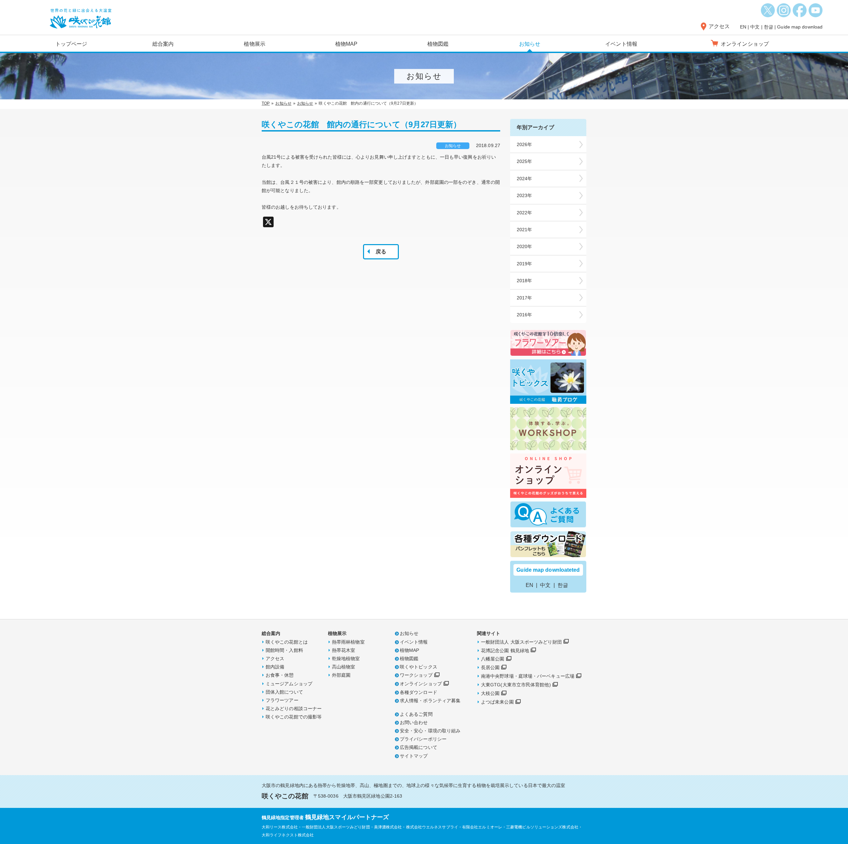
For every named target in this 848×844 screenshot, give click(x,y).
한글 (768, 26)
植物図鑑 (438, 44)
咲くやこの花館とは (287, 642)
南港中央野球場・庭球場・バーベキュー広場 (527, 676)
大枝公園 (490, 693)
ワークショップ (416, 675)
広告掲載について (418, 747)
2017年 (524, 297)
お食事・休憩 (280, 675)
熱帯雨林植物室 (348, 642)
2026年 (524, 144)
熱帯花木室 (343, 650)
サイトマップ (414, 756)
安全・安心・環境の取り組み (430, 730)
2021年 (524, 229)
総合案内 (163, 44)
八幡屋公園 (492, 658)
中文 (755, 26)
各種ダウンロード (418, 692)
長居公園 (490, 667)
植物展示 (254, 44)
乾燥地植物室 (346, 658)
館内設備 (275, 666)
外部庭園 (341, 675)
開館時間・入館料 (284, 650)
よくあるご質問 (416, 714)
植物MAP (346, 44)
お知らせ (529, 44)
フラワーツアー (282, 700)
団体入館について (284, 692)
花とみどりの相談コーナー (294, 708)
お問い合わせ (414, 722)
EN (743, 26)
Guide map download (799, 26)
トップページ (71, 44)
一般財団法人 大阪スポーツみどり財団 (521, 642)
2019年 (524, 263)
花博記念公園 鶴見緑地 (505, 650)
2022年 (524, 212)
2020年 (524, 246)
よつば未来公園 (497, 702)
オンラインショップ (421, 683)
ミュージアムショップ (289, 683)
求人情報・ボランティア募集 (430, 700)
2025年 (524, 161)
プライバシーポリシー (423, 739)
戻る (381, 251)
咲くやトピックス (418, 666)
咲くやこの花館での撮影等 (294, 716)
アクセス (719, 26)
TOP (266, 103)
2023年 (524, 195)
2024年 (524, 178)
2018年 (524, 280)
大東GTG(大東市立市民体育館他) (516, 684)
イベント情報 (621, 44)
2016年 (524, 314)
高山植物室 (343, 666)
